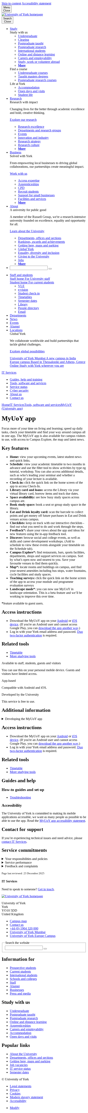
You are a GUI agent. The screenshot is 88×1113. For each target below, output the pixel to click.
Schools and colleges (23, 979)
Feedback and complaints (21, 866)
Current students (20, 971)
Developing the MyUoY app (23, 719)
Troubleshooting (20, 797)
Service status (18, 387)
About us (16, 394)
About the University (23, 1054)
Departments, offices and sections (31, 1057)
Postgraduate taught (22, 1014)
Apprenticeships (20, 1025)
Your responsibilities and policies (26, 859)
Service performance (18, 862)
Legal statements (20, 1086)
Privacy (15, 1090)
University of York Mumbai (27, 932)
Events (14, 322)
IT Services (9, 372)
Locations (16, 330)
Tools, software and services (28, 383)
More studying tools (23, 656)
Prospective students (23, 968)
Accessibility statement (36, 3)
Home (6, 405)
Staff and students (21, 275)
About (14, 206)
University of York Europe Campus (32, 935)
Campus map (18, 921)
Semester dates (19, 1072)
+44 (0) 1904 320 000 (24, 928)
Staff (13, 982)
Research (16, 98)
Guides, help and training (26, 379)
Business (15, 152)
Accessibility (18, 1101)
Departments (18, 315)
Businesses (17, 990)
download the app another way (58, 628)
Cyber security (19, 390)
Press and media (20, 993)
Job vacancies (19, 1065)
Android (62, 620)
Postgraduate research (24, 1018)
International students (23, 975)
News (13, 319)
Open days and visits (23, 1036)
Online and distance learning (28, 1022)
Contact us (17, 398)
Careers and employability (27, 1029)
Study (13, 28)
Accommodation (20, 1033)
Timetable (16, 652)
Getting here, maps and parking (30, 1061)
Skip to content (11, 3)
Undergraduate (19, 1011)
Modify (14, 1108)
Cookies (15, 1093)
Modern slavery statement (26, 1097)
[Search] (50, 268)
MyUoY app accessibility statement (62, 820)
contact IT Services (14, 841)
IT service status (20, 1068)
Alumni (15, 326)
